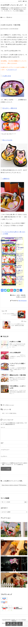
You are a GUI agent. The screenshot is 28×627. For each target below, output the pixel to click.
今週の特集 (23, 295)
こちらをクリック (12, 69)
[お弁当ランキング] (18, 607)
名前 (2, 443)
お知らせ (10, 17)
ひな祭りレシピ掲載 (15, 341)
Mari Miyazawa (22, 300)
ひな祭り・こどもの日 (21, 296)
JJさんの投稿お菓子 (15, 352)
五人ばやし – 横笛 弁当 (9, 108)
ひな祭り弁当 (6, 76)
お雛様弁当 (5, 178)
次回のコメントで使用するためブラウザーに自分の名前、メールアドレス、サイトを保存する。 (14, 463)
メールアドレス (5, 449)
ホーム (3, 17)
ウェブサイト (4, 456)
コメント (3, 427)
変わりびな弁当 (7, 140)
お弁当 (18, 295)
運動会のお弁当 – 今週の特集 (18, 375)
